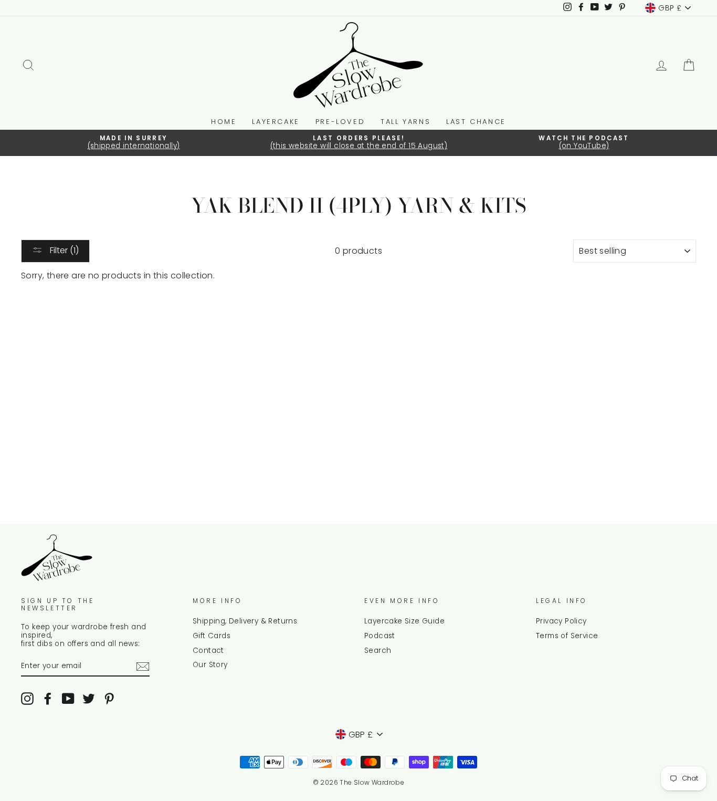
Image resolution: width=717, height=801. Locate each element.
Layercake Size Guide (404, 621)
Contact (208, 651)
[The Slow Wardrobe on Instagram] (27, 698)
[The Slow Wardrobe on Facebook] (47, 698)
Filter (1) (63, 250)
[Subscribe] (143, 666)
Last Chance (476, 122)
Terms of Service (567, 636)
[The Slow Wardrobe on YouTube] (68, 698)
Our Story (210, 665)
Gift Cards (211, 636)
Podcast (379, 636)
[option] (133, 143)
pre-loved (340, 122)
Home (223, 122)
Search (377, 651)
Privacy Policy (561, 621)
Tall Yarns (405, 122)
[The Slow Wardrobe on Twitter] (88, 698)
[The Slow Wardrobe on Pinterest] (109, 698)
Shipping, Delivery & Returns (245, 621)
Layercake (275, 122)
